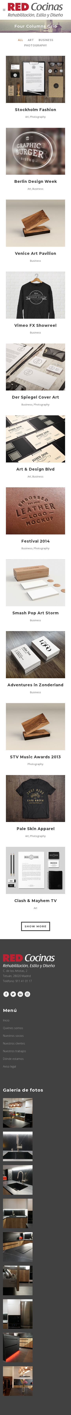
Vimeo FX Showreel (35, 325)
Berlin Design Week (35, 181)
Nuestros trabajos (14, 1051)
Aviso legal (9, 1066)
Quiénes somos (13, 1028)
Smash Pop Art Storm (35, 613)
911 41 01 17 (23, 981)
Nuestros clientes (14, 1043)
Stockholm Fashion (35, 109)
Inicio (6, 1020)
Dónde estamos (13, 1059)
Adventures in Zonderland (35, 685)
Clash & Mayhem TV (35, 901)
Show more (36, 926)
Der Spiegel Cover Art (35, 397)
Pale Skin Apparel (36, 829)
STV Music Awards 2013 (35, 757)
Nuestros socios (13, 1036)
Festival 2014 (35, 541)
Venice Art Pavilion (35, 253)
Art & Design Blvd (35, 469)
